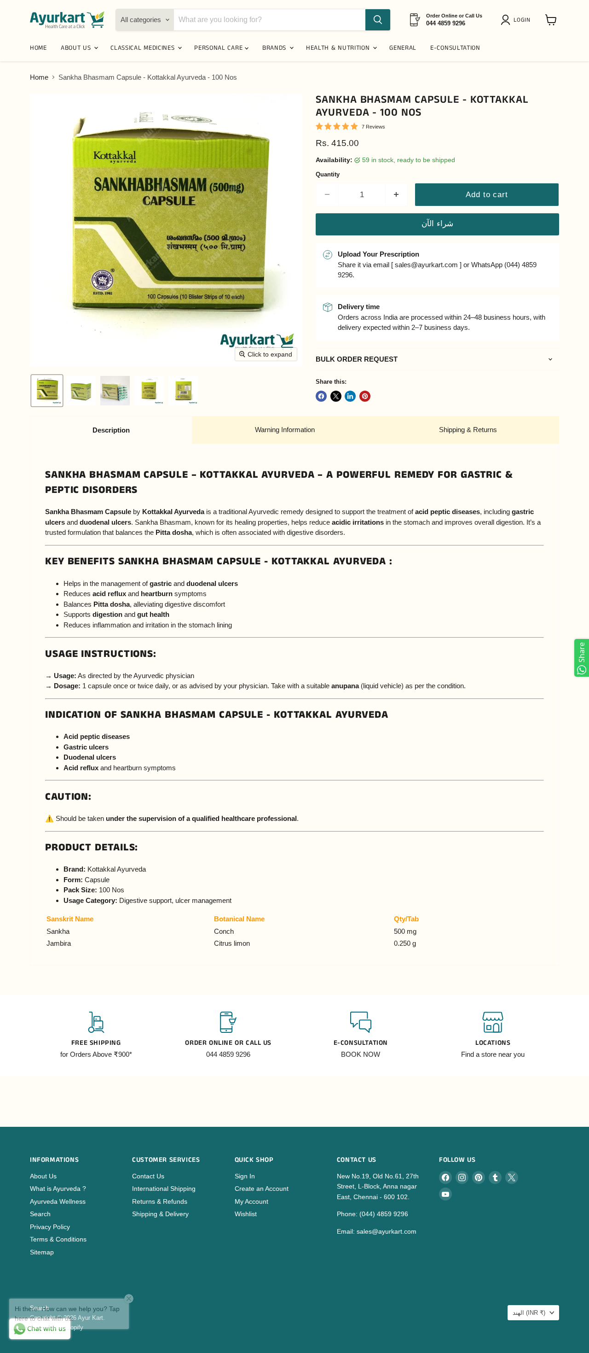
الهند (529, 1312)
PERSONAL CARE (219, 48)
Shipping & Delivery (160, 1214)
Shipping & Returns (468, 429)
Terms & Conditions (58, 1239)
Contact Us (148, 1176)
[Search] (377, 19)
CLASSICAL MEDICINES (143, 48)
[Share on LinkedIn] (350, 396)
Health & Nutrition (339, 48)
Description (111, 430)
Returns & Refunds (159, 1201)
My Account (251, 1201)
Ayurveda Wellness (58, 1201)
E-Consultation (455, 48)
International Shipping (164, 1188)
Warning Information (285, 429)
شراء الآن (437, 223)
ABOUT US (77, 48)
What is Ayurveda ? (58, 1188)
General (402, 48)
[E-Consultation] (360, 1036)
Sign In (245, 1176)
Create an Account (262, 1188)
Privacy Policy (50, 1226)
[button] (517, 19)
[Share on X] (335, 396)
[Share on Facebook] (321, 396)
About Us (43, 1176)
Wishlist (246, 1214)
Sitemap (42, 1252)
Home (39, 77)
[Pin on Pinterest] (364, 396)
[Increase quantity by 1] (397, 194)
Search (40, 1214)
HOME (38, 48)
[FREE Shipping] (96, 1036)
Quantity (328, 174)
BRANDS (275, 48)
